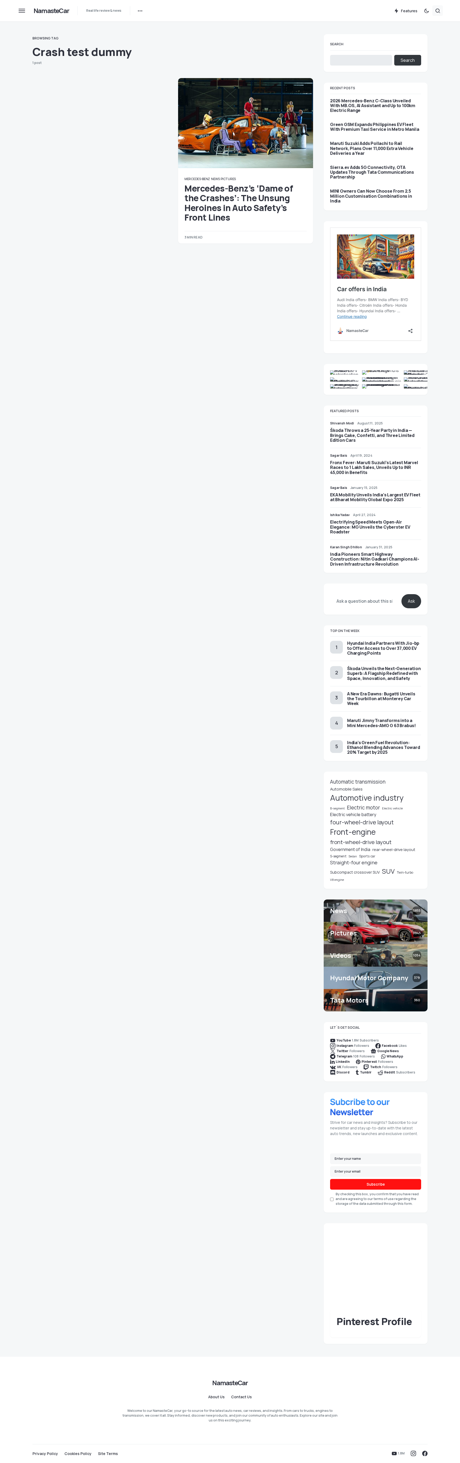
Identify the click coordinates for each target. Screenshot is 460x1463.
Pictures (228, 179)
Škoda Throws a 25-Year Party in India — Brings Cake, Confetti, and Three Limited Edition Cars (372, 435)
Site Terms (108, 1454)
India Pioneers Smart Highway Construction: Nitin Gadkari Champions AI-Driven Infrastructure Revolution (374, 559)
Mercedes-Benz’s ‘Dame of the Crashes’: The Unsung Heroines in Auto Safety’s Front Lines (238, 203)
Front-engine (353, 832)
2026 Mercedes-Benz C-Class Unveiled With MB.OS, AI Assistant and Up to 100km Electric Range (372, 105)
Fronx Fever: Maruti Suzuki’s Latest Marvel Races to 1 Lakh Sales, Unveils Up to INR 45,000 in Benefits (374, 467)
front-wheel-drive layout (361, 842)
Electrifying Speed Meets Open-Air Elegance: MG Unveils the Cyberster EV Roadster (370, 526)
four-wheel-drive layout (362, 822)
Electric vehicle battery (353, 814)
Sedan (352, 856)
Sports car (367, 856)
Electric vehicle (392, 808)
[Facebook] (425, 1453)
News (215, 179)
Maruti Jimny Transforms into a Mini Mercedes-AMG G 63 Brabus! (381, 723)
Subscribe (376, 1184)
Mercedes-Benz (197, 179)
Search (336, 44)
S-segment (338, 856)
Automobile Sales (346, 789)
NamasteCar (51, 10)
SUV (388, 871)
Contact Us (241, 1397)
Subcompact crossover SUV (355, 872)
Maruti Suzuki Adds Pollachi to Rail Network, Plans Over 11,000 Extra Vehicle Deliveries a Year (371, 148)
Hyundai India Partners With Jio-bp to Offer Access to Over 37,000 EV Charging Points (383, 648)
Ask (411, 601)
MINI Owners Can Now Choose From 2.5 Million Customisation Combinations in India (371, 196)
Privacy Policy (45, 1454)
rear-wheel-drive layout (393, 849)
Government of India (350, 849)
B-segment (337, 808)
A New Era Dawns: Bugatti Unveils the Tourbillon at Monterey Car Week (381, 698)
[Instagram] (413, 1453)
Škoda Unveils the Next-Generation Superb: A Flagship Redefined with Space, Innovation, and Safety (384, 673)
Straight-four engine (353, 862)
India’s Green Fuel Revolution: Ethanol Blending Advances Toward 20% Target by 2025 (383, 747)
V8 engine (337, 880)
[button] (21, 10)
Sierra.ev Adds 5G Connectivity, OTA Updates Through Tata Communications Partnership (372, 172)
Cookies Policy (78, 1454)
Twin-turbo (405, 872)
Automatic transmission (357, 781)
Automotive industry (367, 797)
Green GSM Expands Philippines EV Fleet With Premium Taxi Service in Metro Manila (374, 127)
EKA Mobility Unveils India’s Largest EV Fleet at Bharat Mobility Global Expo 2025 (375, 497)
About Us (216, 1397)
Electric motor (363, 807)
